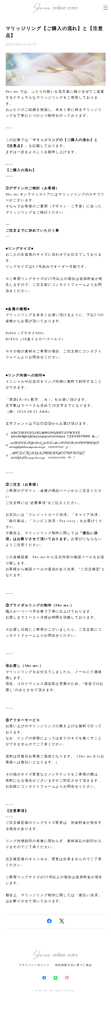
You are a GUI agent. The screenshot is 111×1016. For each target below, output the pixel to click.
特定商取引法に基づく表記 (73, 965)
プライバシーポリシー (34, 965)
